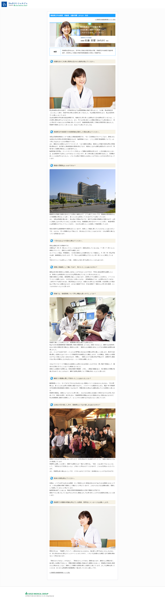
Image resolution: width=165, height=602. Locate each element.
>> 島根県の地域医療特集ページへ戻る (105, 19)
